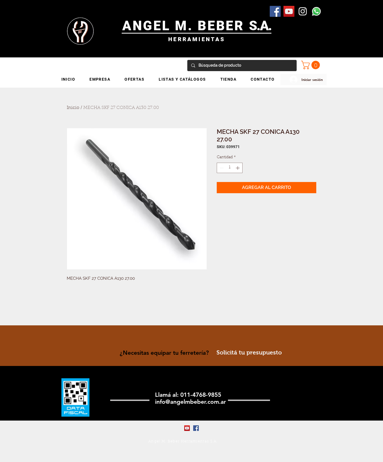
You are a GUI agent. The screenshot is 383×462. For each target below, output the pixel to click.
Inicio (73, 108)
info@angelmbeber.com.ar (190, 401)
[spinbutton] (230, 168)
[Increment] (238, 168)
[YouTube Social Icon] (288, 11)
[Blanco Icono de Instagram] (302, 11)
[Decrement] (221, 168)
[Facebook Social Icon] (275, 11)
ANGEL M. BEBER (185, 25)
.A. (264, 25)
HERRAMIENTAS (196, 39)
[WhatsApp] (316, 11)
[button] (311, 65)
